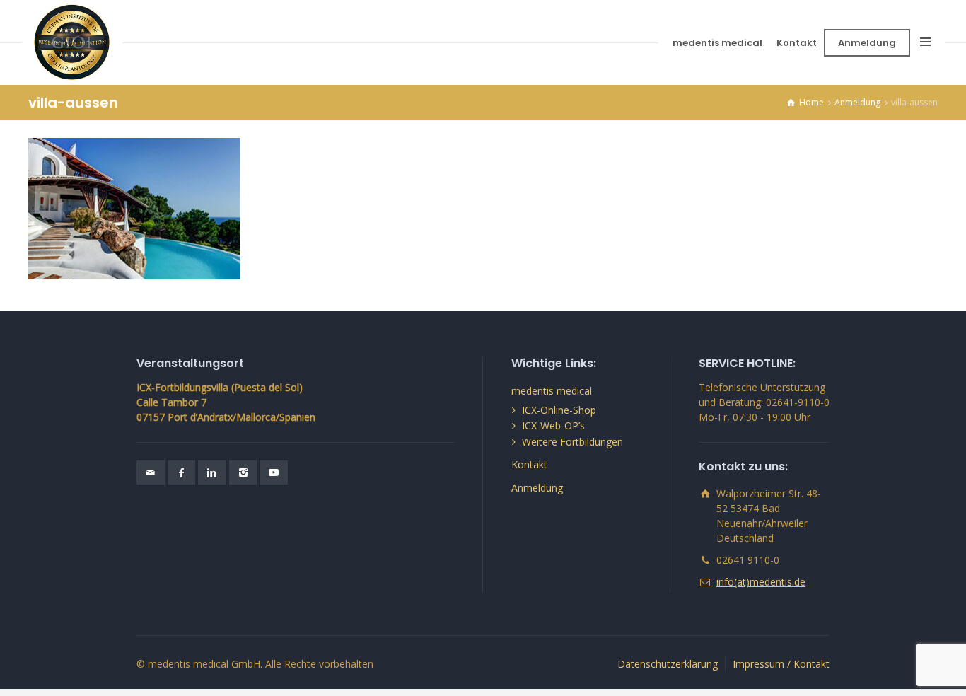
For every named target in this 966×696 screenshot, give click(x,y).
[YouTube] (274, 472)
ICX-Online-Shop (559, 410)
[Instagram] (243, 472)
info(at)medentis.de (760, 581)
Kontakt (796, 43)
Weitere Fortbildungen (572, 441)
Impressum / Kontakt (781, 664)
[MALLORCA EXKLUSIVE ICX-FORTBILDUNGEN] (71, 42)
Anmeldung (867, 43)
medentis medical (717, 43)
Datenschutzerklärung (667, 664)
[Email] (150, 472)
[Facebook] (182, 472)
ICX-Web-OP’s (553, 425)
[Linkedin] (212, 472)
